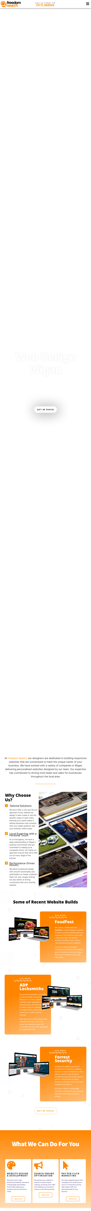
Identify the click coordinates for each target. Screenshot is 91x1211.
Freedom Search (17, 758)
